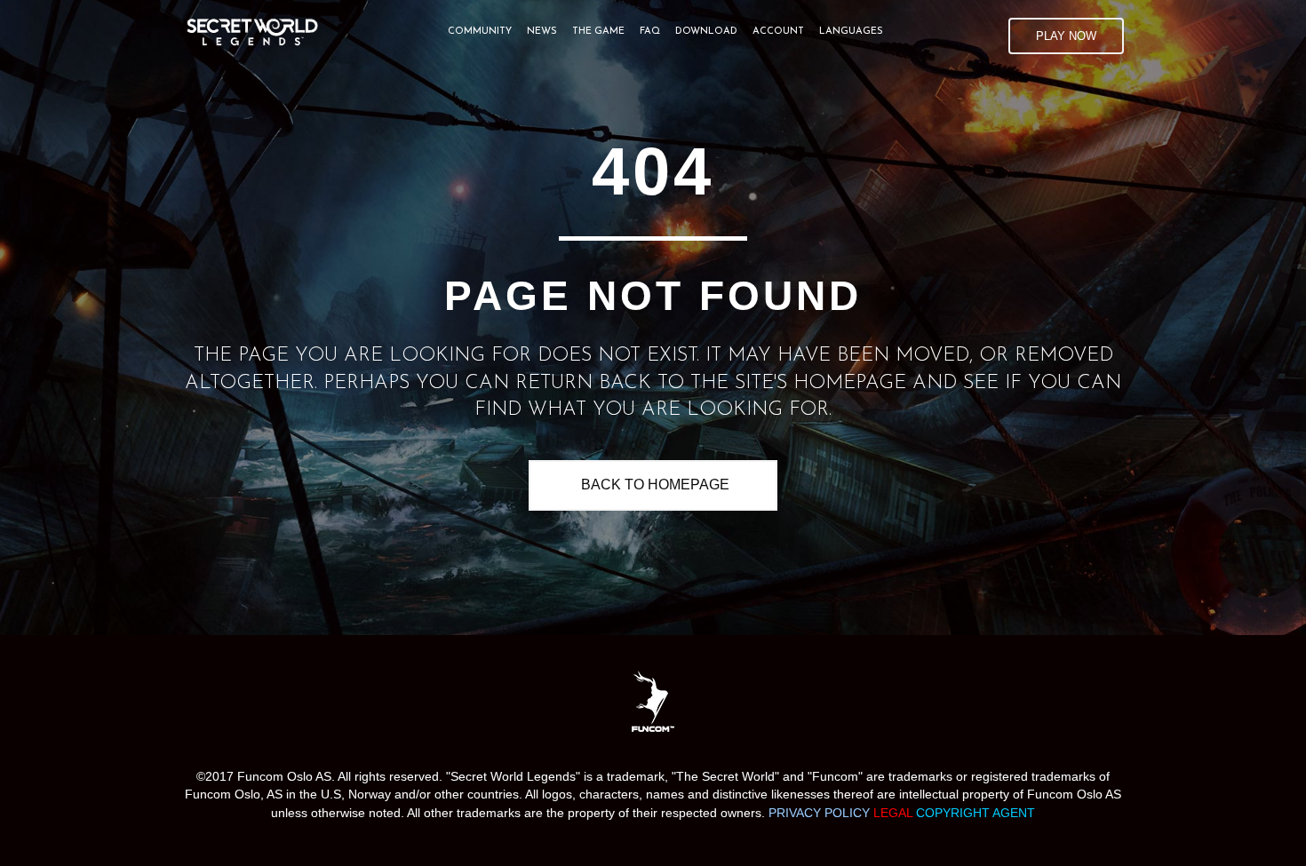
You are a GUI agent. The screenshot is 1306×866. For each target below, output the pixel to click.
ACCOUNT (778, 31)
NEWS (542, 31)
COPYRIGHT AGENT (975, 813)
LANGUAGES (851, 31)
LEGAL (894, 813)
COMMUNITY (480, 31)
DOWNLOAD (706, 31)
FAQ (650, 31)
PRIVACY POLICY (819, 813)
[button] (1066, 36)
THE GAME (598, 31)
